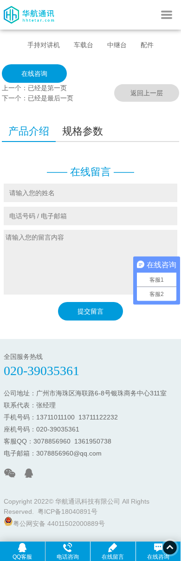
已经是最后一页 (50, 98)
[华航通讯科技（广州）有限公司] (29, 27)
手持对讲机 (43, 45)
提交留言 (90, 311)
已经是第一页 (47, 88)
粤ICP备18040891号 (67, 511)
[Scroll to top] (170, 547)
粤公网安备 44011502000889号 (59, 523)
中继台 (117, 45)
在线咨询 (34, 73)
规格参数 (82, 131)
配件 (147, 45)
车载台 (83, 45)
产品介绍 (28, 131)
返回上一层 (146, 93)
